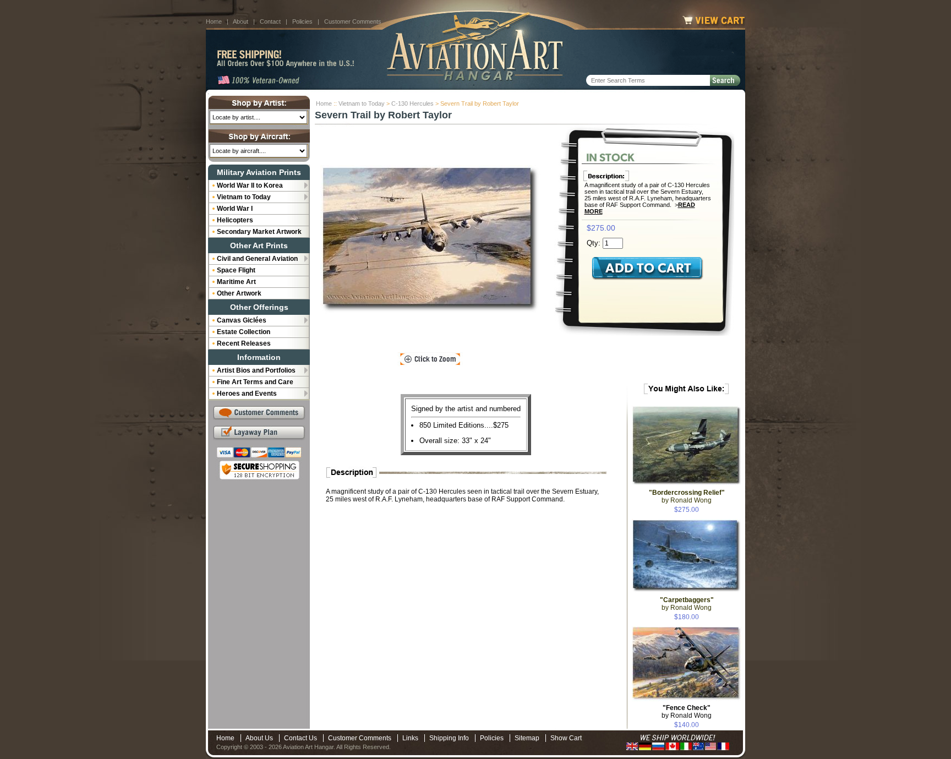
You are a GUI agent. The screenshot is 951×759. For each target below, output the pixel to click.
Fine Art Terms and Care (255, 382)
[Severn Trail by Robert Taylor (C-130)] (430, 239)
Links (410, 738)
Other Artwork (239, 293)
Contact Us (300, 738)
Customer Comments (352, 21)
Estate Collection (243, 332)
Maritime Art (236, 282)
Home (214, 21)
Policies (302, 21)
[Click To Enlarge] (430, 359)
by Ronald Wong (687, 711)
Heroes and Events (247, 393)
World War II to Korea (250, 185)
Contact (270, 21)
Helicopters (235, 220)
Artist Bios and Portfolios (256, 370)
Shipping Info (449, 738)
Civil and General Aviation (257, 259)
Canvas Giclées (241, 320)
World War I (235, 208)
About (240, 21)
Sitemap (527, 738)
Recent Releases (244, 343)
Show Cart (566, 738)
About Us (259, 738)
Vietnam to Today (361, 103)
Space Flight (236, 270)
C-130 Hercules (412, 103)
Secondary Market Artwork (259, 232)
